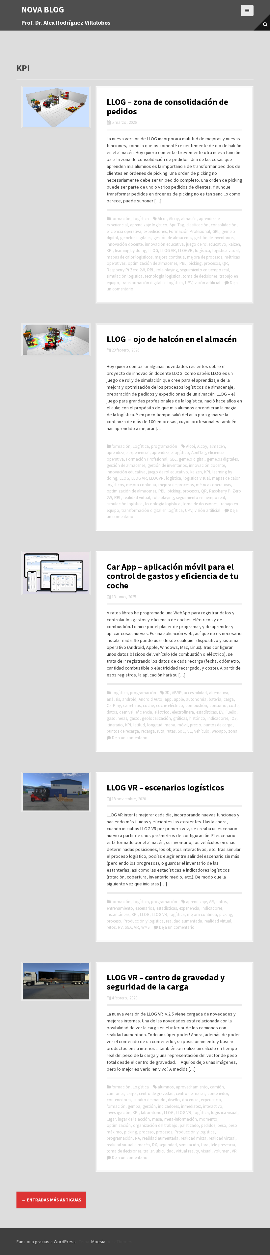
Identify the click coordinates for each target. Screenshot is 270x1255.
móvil (182, 725)
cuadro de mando (149, 1100)
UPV (188, 282)
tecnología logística (162, 276)
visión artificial (207, 282)
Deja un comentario (130, 738)
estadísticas (206, 712)
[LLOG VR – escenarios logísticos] (56, 791)
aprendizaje (196, 901)
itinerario (115, 725)
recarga (148, 731)
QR (225, 263)
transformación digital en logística (152, 282)
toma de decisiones (200, 276)
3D (167, 693)
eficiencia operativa (124, 231)
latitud (139, 725)
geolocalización (156, 718)
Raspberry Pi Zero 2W (126, 270)
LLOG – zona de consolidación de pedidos (167, 106)
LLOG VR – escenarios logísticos (165, 787)
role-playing (167, 270)
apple (179, 699)
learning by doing (130, 250)
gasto (134, 718)
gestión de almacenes (172, 237)
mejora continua (170, 257)
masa (157, 1119)
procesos (212, 263)
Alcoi (162, 218)
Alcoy (174, 218)
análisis (113, 699)
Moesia (98, 1241)
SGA (128, 927)
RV (120, 927)
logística (202, 250)
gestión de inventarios (213, 237)
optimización (119, 1125)
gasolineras (117, 718)
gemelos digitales (135, 237)
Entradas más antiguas (51, 1200)
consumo (218, 705)
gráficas (180, 718)
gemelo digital (191, 459)
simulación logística (125, 276)
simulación (189, 1145)
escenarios (144, 908)
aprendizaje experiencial (128, 452)
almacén (189, 218)
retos (111, 927)
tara (204, 1145)
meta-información (180, 1119)
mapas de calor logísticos (129, 257)
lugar (111, 1119)
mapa (170, 725)
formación (121, 218)
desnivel (126, 712)
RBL (150, 270)
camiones (115, 1093)
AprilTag (177, 225)
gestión (149, 1106)
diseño (174, 1100)
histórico (197, 718)
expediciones (155, 231)
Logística (141, 218)
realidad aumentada (184, 921)
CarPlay (114, 705)
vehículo (201, 731)
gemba (134, 1106)
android (129, 699)
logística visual (225, 250)
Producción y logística (143, 921)
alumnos (166, 1087)
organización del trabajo (155, 1125)
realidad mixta (193, 1138)
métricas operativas (213, 485)
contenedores (119, 1100)
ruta (160, 731)
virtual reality (187, 1151)
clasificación (197, 225)
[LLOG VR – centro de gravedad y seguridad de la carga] (56, 981)
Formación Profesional (189, 231)
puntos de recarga (123, 731)
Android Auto (150, 699)
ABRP (176, 693)
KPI (110, 250)
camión (217, 1087)
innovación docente (125, 244)
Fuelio (231, 712)
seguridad (168, 1145)
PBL (182, 263)
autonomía (196, 699)
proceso (114, 921)
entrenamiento (120, 908)
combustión (196, 705)
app (168, 699)
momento (208, 1119)
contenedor (217, 1093)
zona (232, 731)
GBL (215, 231)
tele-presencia (223, 1145)
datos (112, 712)
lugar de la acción (134, 1119)
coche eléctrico (169, 705)
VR (136, 927)
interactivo (212, 1106)
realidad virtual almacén (128, 1145)
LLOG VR (168, 250)
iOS (233, 718)
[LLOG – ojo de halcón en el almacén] (56, 339)
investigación (118, 1112)
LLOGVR (185, 250)
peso (222, 1125)
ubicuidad (165, 1151)
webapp (219, 731)
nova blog (42, 9)
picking (195, 263)
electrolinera (183, 712)
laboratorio (151, 1112)
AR (211, 901)
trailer (148, 1151)
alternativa (218, 693)
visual (206, 1151)
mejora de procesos (204, 257)
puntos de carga (217, 725)
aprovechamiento (192, 1087)
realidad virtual (136, 497)
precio (195, 725)
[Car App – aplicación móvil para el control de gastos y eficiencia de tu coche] (56, 572)
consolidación (223, 225)
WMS (145, 927)
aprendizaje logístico (148, 225)
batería (215, 699)
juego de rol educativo (206, 244)
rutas (171, 731)
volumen (222, 1151)
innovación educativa (164, 244)
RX (154, 1145)
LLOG (153, 250)
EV (221, 712)
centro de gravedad (156, 1093)
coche (148, 705)
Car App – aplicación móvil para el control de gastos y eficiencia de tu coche (173, 576)
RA (137, 1138)
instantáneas (118, 914)
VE (189, 731)
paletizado (189, 1125)
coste (233, 705)
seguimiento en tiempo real (204, 270)
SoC (181, 731)
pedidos (208, 1125)
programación (164, 446)
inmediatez (191, 1106)
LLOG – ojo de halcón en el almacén (172, 338)
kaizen (234, 244)
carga (229, 699)
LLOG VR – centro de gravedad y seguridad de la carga (166, 982)
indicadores (217, 718)
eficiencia (144, 712)
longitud (154, 725)
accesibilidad (195, 693)
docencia (190, 1100)
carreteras (132, 705)
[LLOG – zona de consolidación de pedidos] (56, 106)
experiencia (189, 908)
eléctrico (162, 712)
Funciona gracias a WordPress (46, 1241)
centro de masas (190, 1093)
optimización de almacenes (152, 263)
